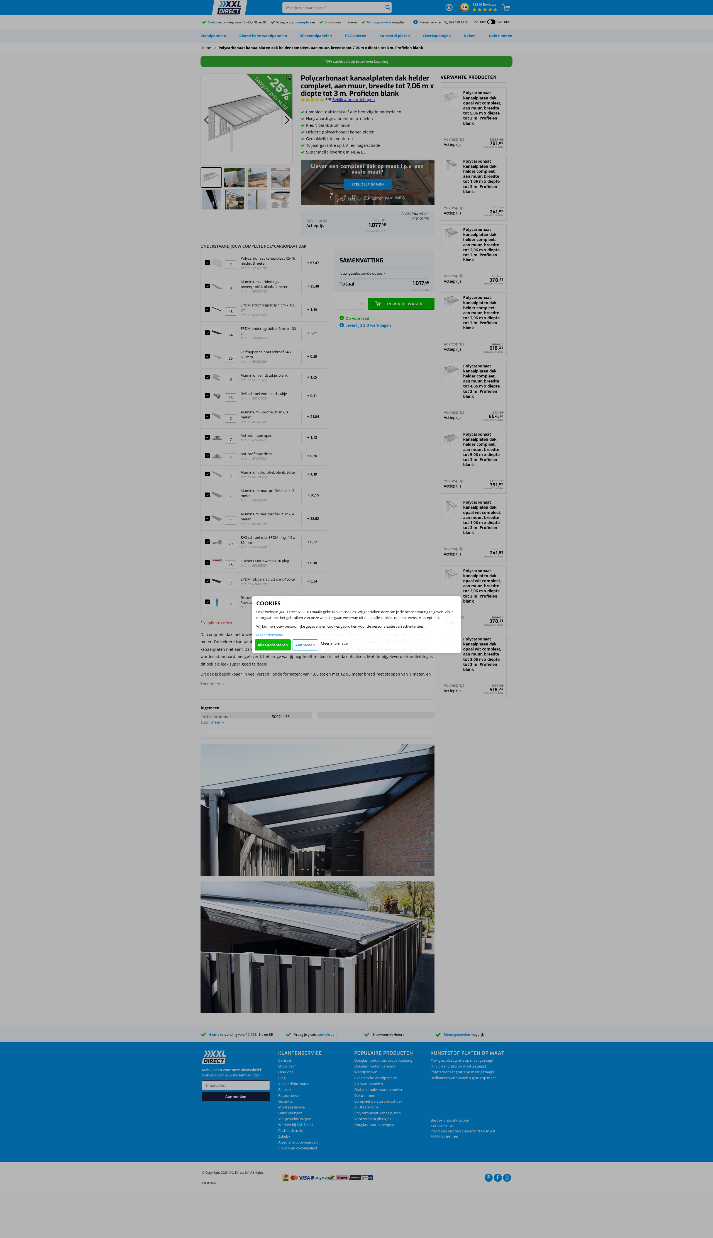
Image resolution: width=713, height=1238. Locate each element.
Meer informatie (269, 634)
